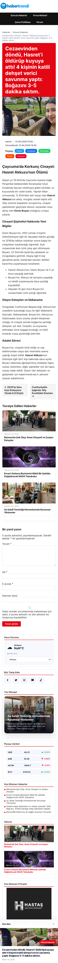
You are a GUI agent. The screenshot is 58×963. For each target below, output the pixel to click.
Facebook (31, 151)
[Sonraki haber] (48, 700)
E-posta (7, 583)
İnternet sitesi (9, 595)
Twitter (19, 151)
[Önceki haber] (42, 700)
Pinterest (21, 156)
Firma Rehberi (40, 15)
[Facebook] (7, 680)
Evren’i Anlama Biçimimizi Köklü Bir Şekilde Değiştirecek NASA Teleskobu (25, 796)
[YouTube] (32, 680)
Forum (40, 22)
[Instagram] (24, 680)
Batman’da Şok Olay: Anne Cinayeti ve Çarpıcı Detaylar (27, 790)
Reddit (9, 156)
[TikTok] (40, 680)
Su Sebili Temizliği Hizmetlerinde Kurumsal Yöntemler (25, 801)
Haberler (6, 32)
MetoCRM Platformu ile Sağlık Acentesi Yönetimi (28, 812)
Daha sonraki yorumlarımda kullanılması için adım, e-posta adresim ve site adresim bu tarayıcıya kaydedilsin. (26, 614)
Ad (4, 571)
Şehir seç (12, 653)
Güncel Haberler (19, 15)
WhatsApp (44, 151)
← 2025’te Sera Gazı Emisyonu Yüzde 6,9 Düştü (13, 390)
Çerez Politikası (23, 22)
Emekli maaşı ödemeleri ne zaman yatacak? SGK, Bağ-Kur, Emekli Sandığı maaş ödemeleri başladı (28, 807)
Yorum (6, 543)
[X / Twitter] (15, 680)
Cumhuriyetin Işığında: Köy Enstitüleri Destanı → (42, 392)
